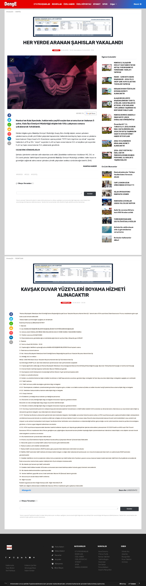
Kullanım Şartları (30, 565)
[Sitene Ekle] (34, 558)
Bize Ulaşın (58, 568)
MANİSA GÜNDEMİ (81, 567)
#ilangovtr (26, 490)
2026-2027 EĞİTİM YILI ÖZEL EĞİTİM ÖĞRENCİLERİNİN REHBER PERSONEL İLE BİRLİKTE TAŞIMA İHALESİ (124, 155)
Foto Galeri (59, 547)
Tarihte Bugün (103, 559)
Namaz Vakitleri (104, 557)
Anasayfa (9, 12)
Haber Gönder (29, 571)
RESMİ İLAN (57, 4)
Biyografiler (126, 557)
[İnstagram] (14, 558)
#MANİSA (19, 175)
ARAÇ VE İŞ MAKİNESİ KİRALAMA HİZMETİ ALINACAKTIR (122, 143)
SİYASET (97, 4)
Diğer (112, 4)
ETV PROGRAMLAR (42, 4)
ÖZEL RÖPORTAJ (83, 4)
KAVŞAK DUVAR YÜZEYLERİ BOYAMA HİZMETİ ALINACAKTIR (124, 91)
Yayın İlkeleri (10, 568)
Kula (35, 133)
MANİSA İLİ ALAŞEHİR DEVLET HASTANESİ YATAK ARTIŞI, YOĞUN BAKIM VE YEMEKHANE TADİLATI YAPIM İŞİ (124, 67)
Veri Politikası (10, 571)
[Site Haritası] (31, 558)
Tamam (133, 584)
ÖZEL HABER (69, 4)
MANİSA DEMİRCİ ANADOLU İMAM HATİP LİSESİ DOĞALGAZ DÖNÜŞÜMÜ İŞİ (124, 117)
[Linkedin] (22, 558)
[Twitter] (10, 558)
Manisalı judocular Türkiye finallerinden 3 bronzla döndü (124, 174)
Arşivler (58, 559)
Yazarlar (58, 555)
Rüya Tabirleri (126, 559)
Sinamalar (102, 562)
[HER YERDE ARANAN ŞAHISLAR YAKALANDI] (52, 82)
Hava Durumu (103, 551)
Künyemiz (59, 564)
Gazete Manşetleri (105, 570)
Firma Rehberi (103, 567)
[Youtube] (18, 558)
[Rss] (26, 558)
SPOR (104, 4)
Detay (123, 584)
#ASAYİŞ (34, 175)
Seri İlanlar (102, 565)
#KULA (26, 175)
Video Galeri (59, 551)
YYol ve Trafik (103, 554)
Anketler (125, 554)
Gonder (90, 194)
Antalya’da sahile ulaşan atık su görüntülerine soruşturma (123, 229)
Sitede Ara (125, 551)
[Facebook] (6, 558)
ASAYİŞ (18, 12)
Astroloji (125, 562)
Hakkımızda (10, 565)
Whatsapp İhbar (30, 568)
